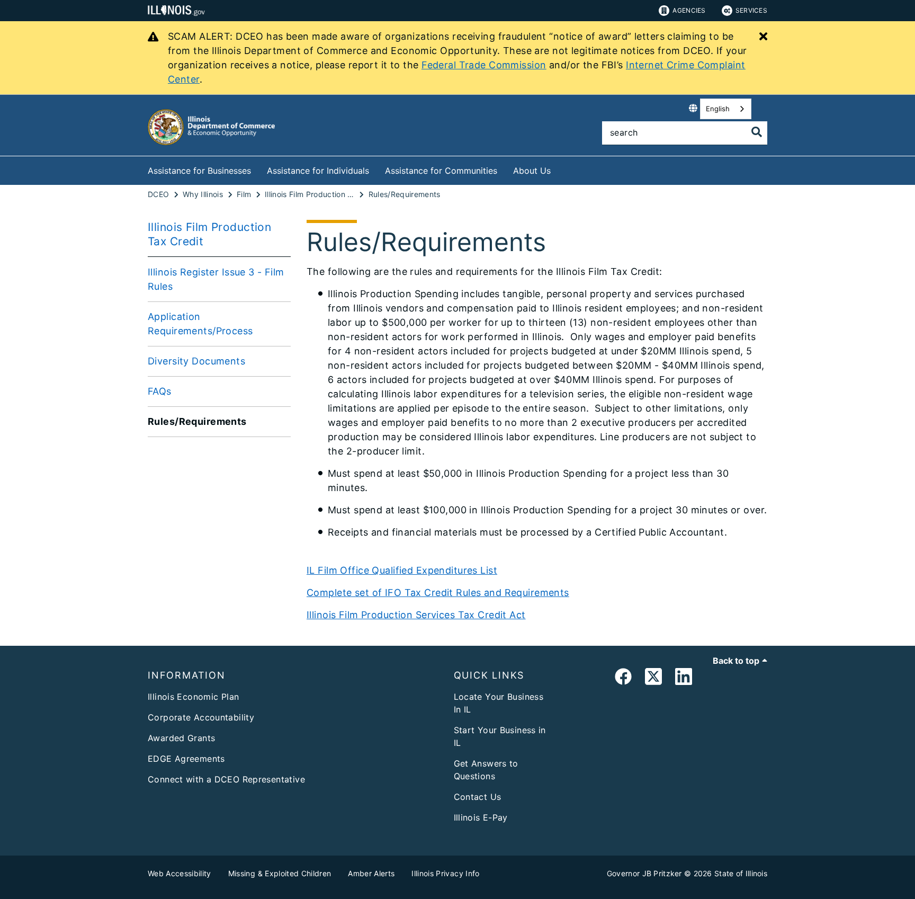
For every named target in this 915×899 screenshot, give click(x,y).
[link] (623, 678)
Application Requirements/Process (200, 323)
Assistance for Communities (441, 170)
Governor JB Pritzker (644, 873)
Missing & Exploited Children (279, 873)
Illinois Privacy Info (445, 873)
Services (751, 10)
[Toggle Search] (756, 132)
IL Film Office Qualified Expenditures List (402, 570)
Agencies (688, 10)
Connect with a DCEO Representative (226, 779)
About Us (532, 170)
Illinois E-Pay (481, 817)
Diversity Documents (196, 361)
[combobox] (725, 109)
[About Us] (559, 168)
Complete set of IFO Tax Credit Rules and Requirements (438, 592)
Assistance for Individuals (318, 170)
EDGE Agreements (186, 758)
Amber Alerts (371, 873)
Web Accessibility (179, 873)
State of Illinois (740, 873)
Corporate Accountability (201, 717)
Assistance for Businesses (199, 170)
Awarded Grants (181, 738)
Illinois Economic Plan (193, 696)
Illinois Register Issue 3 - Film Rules (216, 279)
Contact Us (477, 796)
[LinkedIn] (683, 678)
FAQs (160, 391)
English (718, 108)
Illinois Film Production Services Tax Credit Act (416, 614)
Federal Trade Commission (483, 64)
